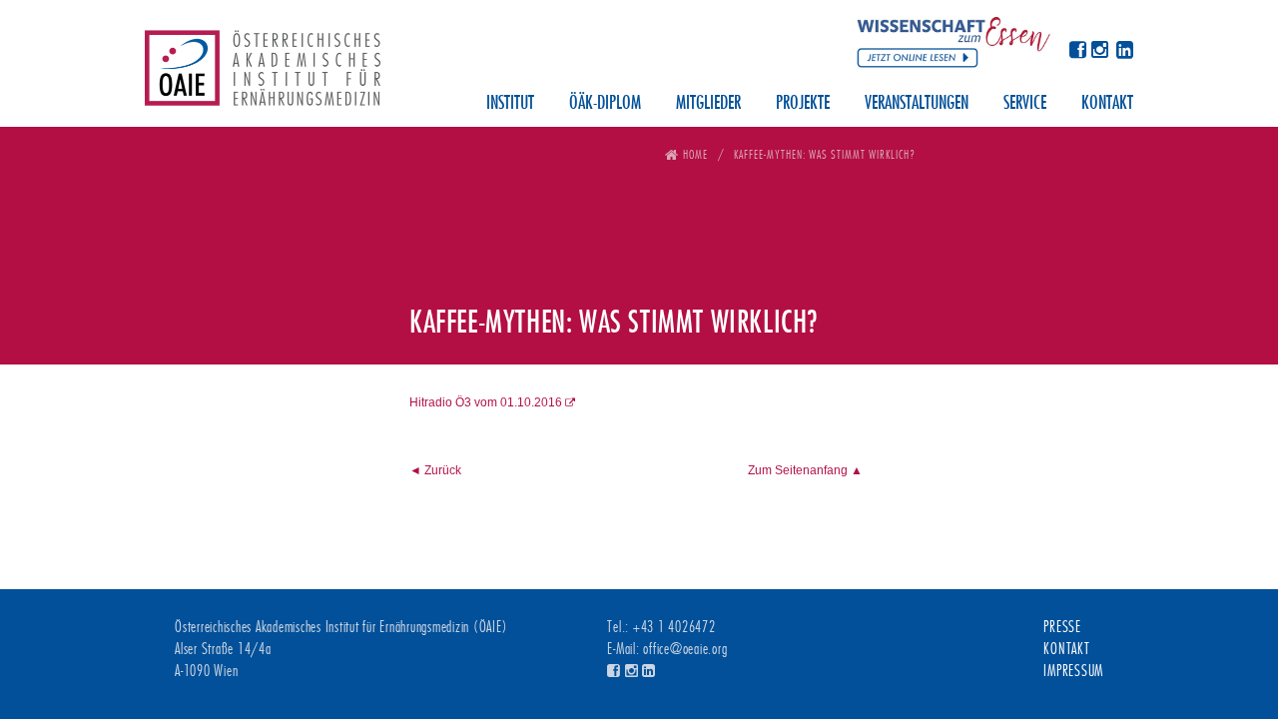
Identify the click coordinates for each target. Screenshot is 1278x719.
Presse (1062, 627)
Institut (510, 104)
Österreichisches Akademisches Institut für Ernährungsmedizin (262, 75)
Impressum (1073, 671)
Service (1024, 104)
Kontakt (1107, 104)
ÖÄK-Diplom (605, 104)
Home (695, 154)
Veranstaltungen (916, 104)
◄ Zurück (435, 470)
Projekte (803, 104)
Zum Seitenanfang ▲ (805, 470)
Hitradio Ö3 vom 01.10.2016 (485, 402)
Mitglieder (708, 104)
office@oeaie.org (685, 649)
